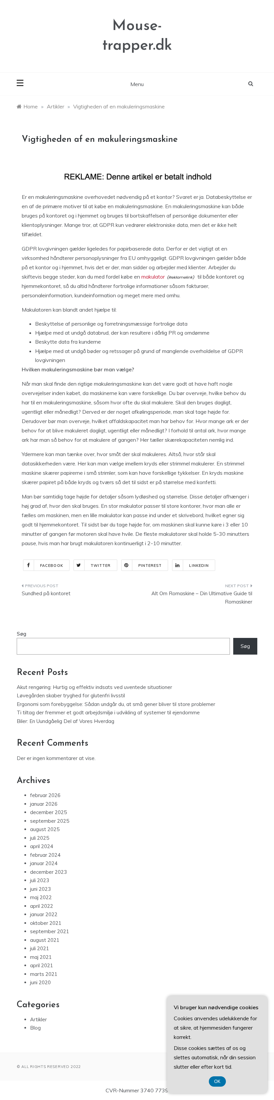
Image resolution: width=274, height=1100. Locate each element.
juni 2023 (40, 889)
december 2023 (48, 872)
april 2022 (41, 906)
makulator (153, 276)
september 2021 (49, 931)
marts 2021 (43, 974)
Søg (21, 634)
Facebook (51, 565)
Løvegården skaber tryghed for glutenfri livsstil (71, 695)
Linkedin (199, 565)
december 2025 (48, 812)
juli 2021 (39, 948)
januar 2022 (43, 914)
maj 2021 (41, 957)
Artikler (38, 1019)
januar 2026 (43, 804)
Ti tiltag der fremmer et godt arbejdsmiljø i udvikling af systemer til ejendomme (108, 712)
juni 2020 (40, 982)
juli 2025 (39, 838)
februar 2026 (45, 795)
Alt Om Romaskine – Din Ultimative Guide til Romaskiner (201, 597)
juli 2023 (39, 880)
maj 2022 (41, 897)
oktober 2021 (45, 923)
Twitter (101, 565)
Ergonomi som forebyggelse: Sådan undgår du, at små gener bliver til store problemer (116, 704)
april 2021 (41, 965)
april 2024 (41, 846)
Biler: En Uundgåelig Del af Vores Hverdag (65, 721)
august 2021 (44, 940)
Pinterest (150, 565)
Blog (35, 1028)
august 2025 (44, 829)
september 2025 (49, 821)
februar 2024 (45, 855)
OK (217, 1081)
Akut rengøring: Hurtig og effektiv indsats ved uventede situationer (94, 687)
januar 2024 (43, 863)
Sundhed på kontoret (46, 593)
